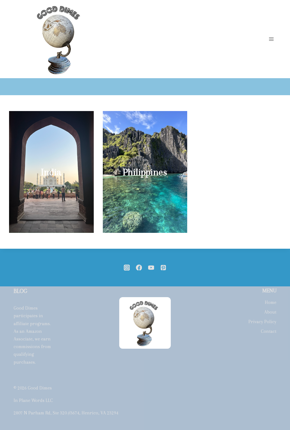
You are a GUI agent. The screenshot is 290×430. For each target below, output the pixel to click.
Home (270, 302)
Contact (268, 331)
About (270, 312)
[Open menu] (271, 39)
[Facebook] (139, 267)
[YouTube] (151, 267)
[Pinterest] (163, 267)
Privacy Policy (262, 321)
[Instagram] (127, 267)
